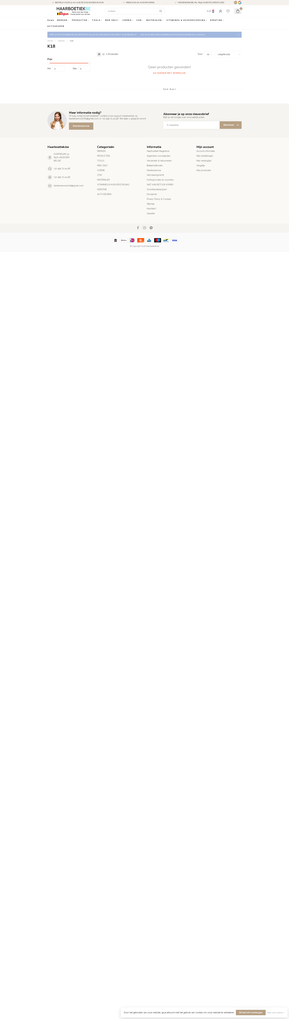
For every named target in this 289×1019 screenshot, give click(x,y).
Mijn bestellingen (204, 156)
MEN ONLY (111, 20)
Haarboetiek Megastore (158, 151)
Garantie (151, 213)
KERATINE (216, 20)
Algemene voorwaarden (158, 156)
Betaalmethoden (155, 165)
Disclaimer (152, 194)
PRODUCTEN (79, 20)
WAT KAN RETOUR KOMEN (160, 184)
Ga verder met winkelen (169, 73)
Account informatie (205, 151)
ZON (139, 20)
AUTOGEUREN (55, 26)
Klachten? (151, 208)
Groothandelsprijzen (157, 189)
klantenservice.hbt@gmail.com (69, 185)
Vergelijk (200, 165)
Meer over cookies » (275, 1012)
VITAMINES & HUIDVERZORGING (185, 20)
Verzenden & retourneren (159, 160)
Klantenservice (81, 126)
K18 (71, 41)
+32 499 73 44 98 (62, 168)
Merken (61, 41)
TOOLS (96, 20)
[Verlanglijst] (228, 11)
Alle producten (203, 170)
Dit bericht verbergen (251, 1012)
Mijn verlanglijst (203, 160)
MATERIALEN (154, 20)
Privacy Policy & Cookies (159, 199)
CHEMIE (127, 20)
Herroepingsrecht (155, 175)
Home (50, 20)
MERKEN (62, 20)
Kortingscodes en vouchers (160, 180)
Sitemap (151, 204)
